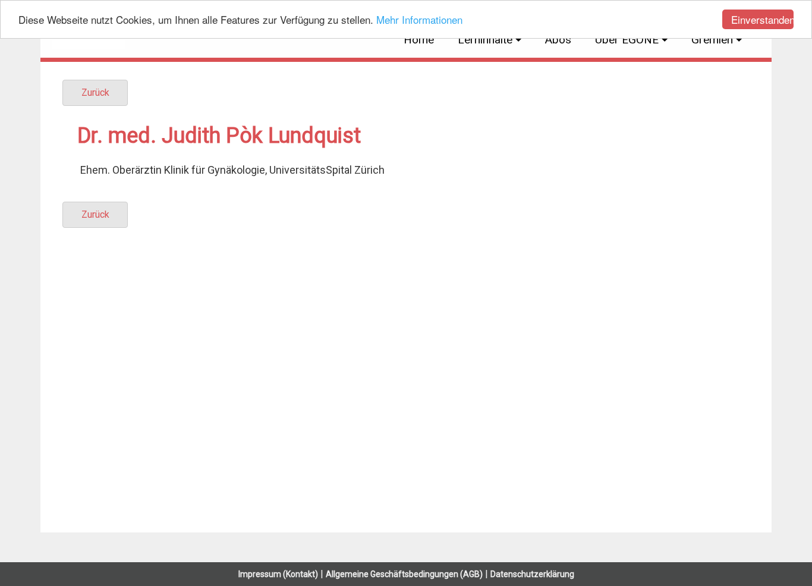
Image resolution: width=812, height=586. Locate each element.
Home (419, 39)
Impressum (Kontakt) (278, 574)
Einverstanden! (762, 19)
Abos (558, 39)
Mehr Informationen (419, 19)
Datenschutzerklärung (532, 574)
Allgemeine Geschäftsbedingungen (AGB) (404, 574)
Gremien (712, 39)
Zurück (95, 92)
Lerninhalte (485, 39)
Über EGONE (627, 39)
